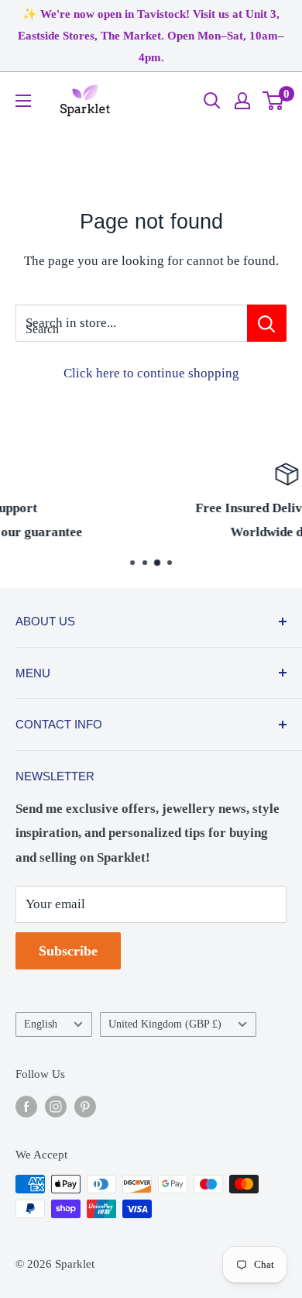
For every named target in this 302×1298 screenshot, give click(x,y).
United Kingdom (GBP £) (164, 1023)
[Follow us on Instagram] (56, 1105)
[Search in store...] (267, 323)
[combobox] (131, 323)
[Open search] (212, 100)
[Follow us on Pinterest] (85, 1105)
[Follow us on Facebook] (26, 1105)
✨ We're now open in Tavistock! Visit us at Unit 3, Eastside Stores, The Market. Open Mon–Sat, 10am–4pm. (151, 36)
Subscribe (68, 951)
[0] (273, 100)
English (40, 1023)
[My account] (242, 100)
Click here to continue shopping (151, 373)
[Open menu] (23, 101)
